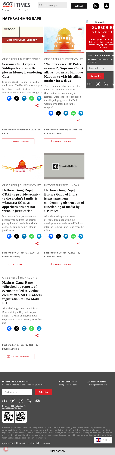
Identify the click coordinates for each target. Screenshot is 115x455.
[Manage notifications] (5, 449)
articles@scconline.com (97, 384)
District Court (30, 59)
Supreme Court (72, 59)
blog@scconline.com (68, 384)
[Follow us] (89, 84)
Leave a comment (20, 141)
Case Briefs (9, 59)
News (75, 185)
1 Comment (17, 264)
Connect (79, 6)
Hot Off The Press (56, 185)
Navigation (57, 451)
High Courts (28, 277)
